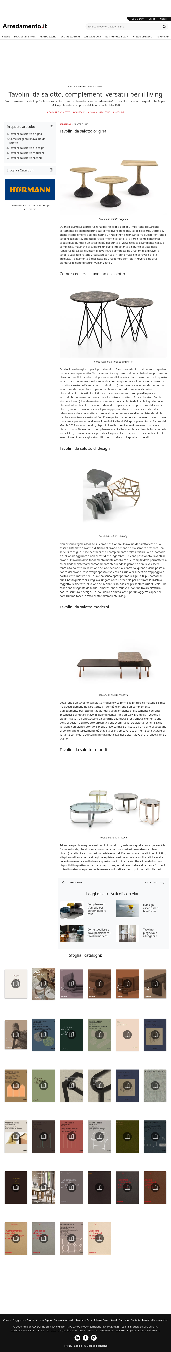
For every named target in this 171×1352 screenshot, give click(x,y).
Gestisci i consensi (97, 1345)
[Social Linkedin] (77, 1337)
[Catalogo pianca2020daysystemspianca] (71, 1086)
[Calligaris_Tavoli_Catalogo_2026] (155, 984)
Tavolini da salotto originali (26, 134)
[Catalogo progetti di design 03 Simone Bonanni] (16, 1137)
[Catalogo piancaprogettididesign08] (71, 1238)
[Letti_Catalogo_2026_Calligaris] (71, 984)
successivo (151, 882)
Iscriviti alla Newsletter (155, 1320)
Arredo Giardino (142, 36)
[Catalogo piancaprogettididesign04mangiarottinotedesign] (99, 1035)
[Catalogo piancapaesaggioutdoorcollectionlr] (127, 1137)
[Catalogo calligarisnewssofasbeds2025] (71, 1188)
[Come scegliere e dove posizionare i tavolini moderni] (71, 933)
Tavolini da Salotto (59, 112)
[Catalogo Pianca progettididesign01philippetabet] (99, 1137)
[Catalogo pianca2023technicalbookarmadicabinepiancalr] (155, 1035)
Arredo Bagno (48, 36)
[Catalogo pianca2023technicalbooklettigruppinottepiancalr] (127, 1086)
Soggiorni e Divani (24, 36)
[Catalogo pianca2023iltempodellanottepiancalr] (155, 1086)
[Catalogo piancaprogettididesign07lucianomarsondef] (44, 1137)
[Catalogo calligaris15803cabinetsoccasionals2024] (16, 1238)
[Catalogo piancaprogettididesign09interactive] (155, 1137)
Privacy (68, 1345)
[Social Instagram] (94, 1337)
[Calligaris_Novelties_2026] (44, 984)
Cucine (6, 36)
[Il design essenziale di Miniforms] (127, 908)
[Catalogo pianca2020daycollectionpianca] (99, 1086)
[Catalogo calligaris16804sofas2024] (99, 1238)
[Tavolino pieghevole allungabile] (127, 933)
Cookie (78, 1345)
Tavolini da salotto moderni (26, 153)
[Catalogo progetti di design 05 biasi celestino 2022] (44, 1035)
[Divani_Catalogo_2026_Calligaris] (99, 984)
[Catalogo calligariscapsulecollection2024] (44, 1086)
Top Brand (163, 36)
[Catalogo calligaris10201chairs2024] (127, 1188)
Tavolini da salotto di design (26, 148)
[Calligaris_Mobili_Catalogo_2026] (127, 984)
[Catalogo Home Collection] (127, 1035)
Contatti (135, 1320)
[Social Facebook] (86, 1337)
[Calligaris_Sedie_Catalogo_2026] (16, 1035)
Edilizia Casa (101, 1320)
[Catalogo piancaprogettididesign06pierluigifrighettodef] (16, 1086)
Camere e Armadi (70, 36)
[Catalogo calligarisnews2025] (71, 1035)
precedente (75, 882)
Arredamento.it (44, 26)
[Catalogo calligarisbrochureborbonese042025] (16, 1188)
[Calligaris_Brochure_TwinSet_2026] (16, 984)
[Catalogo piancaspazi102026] (99, 1188)
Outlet (152, 18)
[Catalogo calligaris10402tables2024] (155, 1188)
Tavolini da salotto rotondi (25, 158)
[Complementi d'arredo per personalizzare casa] (71, 910)
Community (138, 18)
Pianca (93, 112)
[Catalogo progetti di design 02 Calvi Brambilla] (71, 1137)
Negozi (163, 18)
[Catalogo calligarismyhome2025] (44, 1188)
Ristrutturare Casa (116, 36)
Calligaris (80, 112)
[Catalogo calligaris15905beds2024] (44, 1238)
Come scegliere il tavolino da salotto (27, 141)
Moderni (119, 112)
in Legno (105, 112)
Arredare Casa (92, 36)
